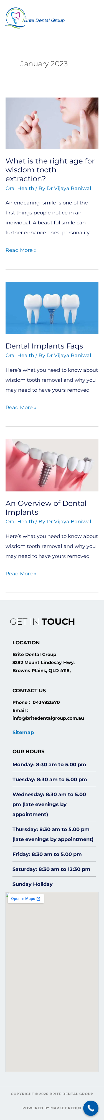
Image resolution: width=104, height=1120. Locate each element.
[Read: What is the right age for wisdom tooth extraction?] (52, 123)
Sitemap (23, 732)
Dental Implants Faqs (44, 346)
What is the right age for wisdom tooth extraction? (50, 170)
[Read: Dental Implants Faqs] (52, 308)
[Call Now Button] (90, 1108)
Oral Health (20, 188)
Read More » (21, 249)
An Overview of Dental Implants (46, 508)
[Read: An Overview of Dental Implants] (52, 465)
